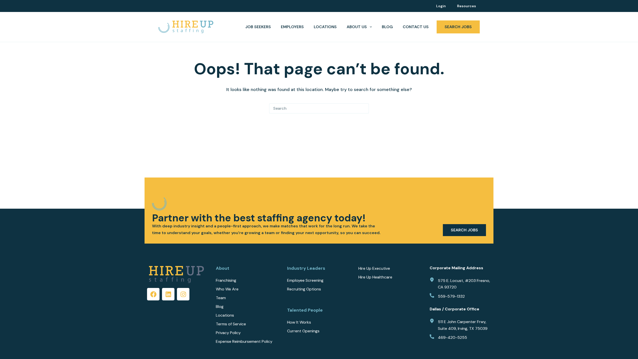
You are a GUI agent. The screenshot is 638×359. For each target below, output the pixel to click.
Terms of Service (231, 324)
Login (441, 6)
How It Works (299, 322)
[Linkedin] (168, 294)
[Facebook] (153, 294)
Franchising (226, 280)
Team (221, 297)
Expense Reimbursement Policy (244, 341)
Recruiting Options (304, 289)
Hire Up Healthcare (375, 277)
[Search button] (364, 108)
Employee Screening (305, 280)
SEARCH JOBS (458, 26)
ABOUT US (357, 26)
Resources (466, 6)
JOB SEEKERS (258, 26)
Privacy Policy (228, 332)
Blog (387, 26)
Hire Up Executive (374, 268)
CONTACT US (416, 26)
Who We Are (227, 289)
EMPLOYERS (292, 26)
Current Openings (303, 331)
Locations (325, 26)
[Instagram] (183, 294)
